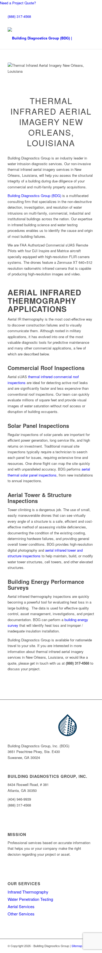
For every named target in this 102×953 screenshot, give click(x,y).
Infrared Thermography (28, 892)
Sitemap (77, 946)
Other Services (21, 914)
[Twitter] (16, 763)
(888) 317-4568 (19, 16)
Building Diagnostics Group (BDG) (34, 195)
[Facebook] (12, 763)
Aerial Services (21, 906)
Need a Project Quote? (18, 2)
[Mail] (9, 763)
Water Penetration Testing (30, 899)
